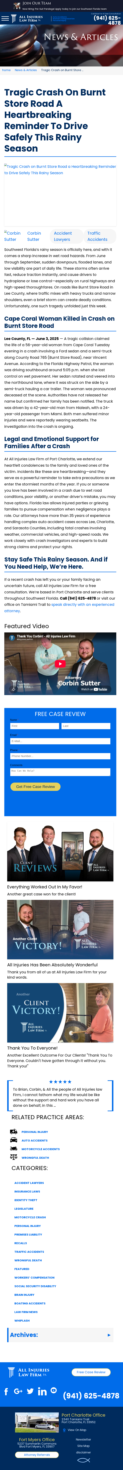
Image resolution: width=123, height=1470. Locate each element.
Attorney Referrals (37, 1455)
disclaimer (83, 1452)
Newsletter (83, 1439)
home (6, 70)
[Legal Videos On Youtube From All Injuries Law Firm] (53, 1391)
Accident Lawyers (63, 236)
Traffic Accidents (97, 236)
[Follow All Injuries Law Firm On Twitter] (30, 1391)
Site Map (83, 1446)
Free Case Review (91, 1372)
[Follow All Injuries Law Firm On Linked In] (42, 1391)
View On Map (77, 1430)
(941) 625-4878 (107, 21)
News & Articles (26, 70)
